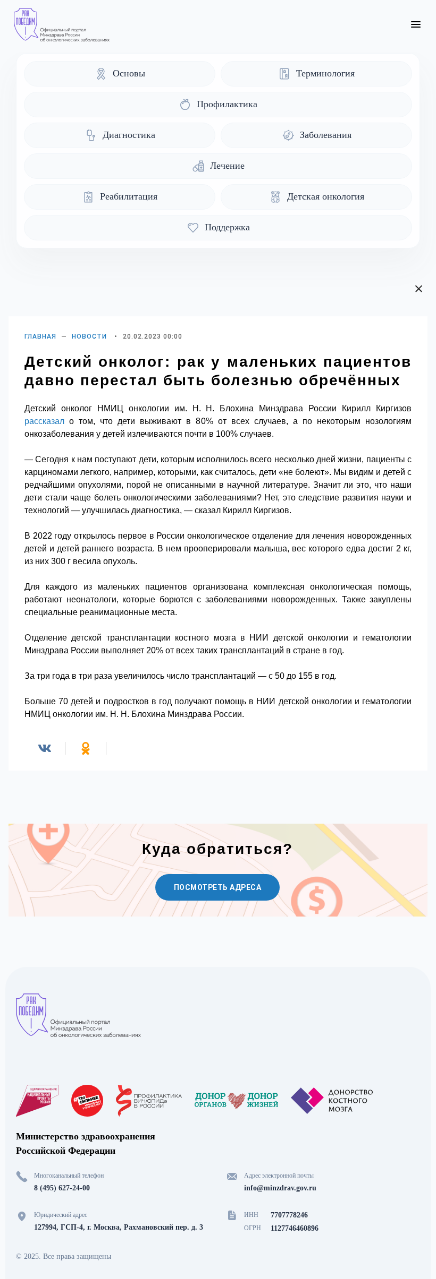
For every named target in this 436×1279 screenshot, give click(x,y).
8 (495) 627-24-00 (62, 1188)
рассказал (44, 421)
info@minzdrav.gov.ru (280, 1188)
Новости (89, 336)
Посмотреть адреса (218, 887)
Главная (40, 336)
